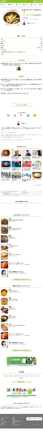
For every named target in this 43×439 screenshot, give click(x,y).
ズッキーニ (3, 41)
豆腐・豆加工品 (15, 194)
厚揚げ (2, 43)
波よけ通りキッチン (13, 132)
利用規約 (2, 419)
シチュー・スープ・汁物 (7, 191)
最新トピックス (3, 424)
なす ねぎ (15, 139)
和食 (24, 191)
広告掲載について (4, 423)
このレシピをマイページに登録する (21, 104)
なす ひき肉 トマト (29, 139)
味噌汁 (16, 191)
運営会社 (13, 417)
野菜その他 (7, 192)
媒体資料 (13, 423)
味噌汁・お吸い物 (12, 191)
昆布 (2, 47)
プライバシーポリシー (4, 417)
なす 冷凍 (25, 139)
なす (2, 39)
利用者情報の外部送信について (17, 421)
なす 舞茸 (18, 139)
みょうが (2, 45)
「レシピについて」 (15, 137)
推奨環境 (13, 419)
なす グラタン (21, 139)
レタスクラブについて (16, 424)
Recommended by (35, 185)
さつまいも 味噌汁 (10, 139)
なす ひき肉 (2, 139)
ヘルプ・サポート (4, 421)
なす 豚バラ (6, 139)
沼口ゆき (28, 23)
